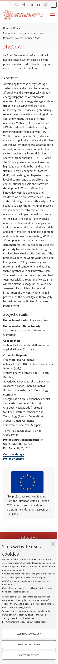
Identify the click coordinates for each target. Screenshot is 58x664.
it (54, 4)
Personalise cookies (29, 644)
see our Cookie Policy (35, 622)
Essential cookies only (29, 633)
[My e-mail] (45, 4)
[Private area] (38, 4)
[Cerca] (16, 4)
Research (18, 28)
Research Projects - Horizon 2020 (21, 38)
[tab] (54, 5)
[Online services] (31, 4)
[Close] (53, 544)
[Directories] (24, 4)
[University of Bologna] (23, 15)
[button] (50, 15)
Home (6, 28)
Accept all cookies (29, 655)
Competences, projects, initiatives (22, 33)
